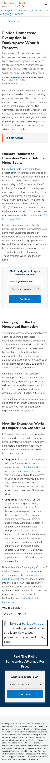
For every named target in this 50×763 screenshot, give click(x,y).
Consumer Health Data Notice (25, 759)
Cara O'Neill (15, 77)
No (19, 614)
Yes (6, 614)
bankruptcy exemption (22, 169)
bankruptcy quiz (33, 624)
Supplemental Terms (18, 756)
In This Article (14, 138)
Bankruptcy (13, 21)
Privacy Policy (33, 756)
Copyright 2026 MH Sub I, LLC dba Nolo (21, 723)
